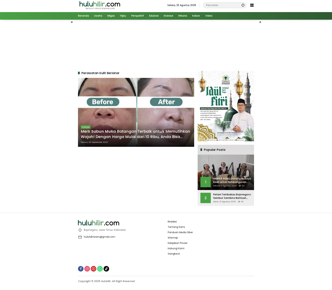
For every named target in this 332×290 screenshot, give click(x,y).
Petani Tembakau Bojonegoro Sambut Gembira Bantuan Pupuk (232, 196)
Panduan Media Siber (180, 232)
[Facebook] (81, 269)
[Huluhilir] (99, 5)
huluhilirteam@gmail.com (99, 237)
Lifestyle (86, 127)
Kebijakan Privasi (177, 243)
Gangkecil (174, 253)
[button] (242, 5)
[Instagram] (87, 269)
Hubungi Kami (176, 248)
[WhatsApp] (100, 269)
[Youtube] (93, 269)
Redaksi (172, 221)
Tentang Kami (176, 227)
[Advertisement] (60, 71)
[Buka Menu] (252, 5)
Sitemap (173, 237)
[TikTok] (106, 269)
